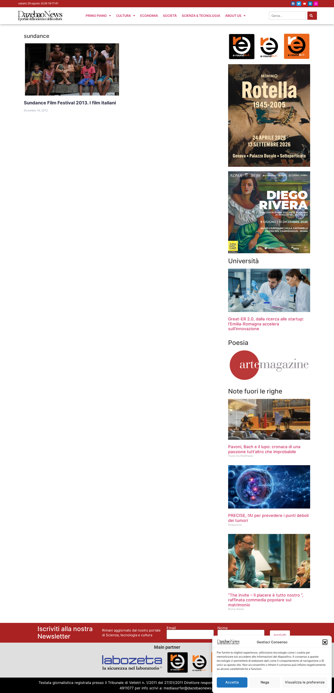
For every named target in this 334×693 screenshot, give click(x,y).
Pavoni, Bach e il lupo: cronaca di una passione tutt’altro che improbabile (264, 449)
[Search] (312, 16)
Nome (222, 628)
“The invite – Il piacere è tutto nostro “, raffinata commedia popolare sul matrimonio (265, 600)
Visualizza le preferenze (305, 682)
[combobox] (287, 16)
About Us (233, 15)
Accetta (232, 682)
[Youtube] (304, 3)
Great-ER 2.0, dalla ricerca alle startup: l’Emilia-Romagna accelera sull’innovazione (266, 324)
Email (171, 628)
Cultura (123, 15)
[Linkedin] (310, 3)
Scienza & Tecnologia (201, 15)
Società (170, 15)
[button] (325, 642)
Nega (265, 682)
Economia (149, 15)
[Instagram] (316, 3)
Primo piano (96, 15)
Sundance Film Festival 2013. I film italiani (70, 103)
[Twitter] (299, 3)
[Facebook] (293, 3)
